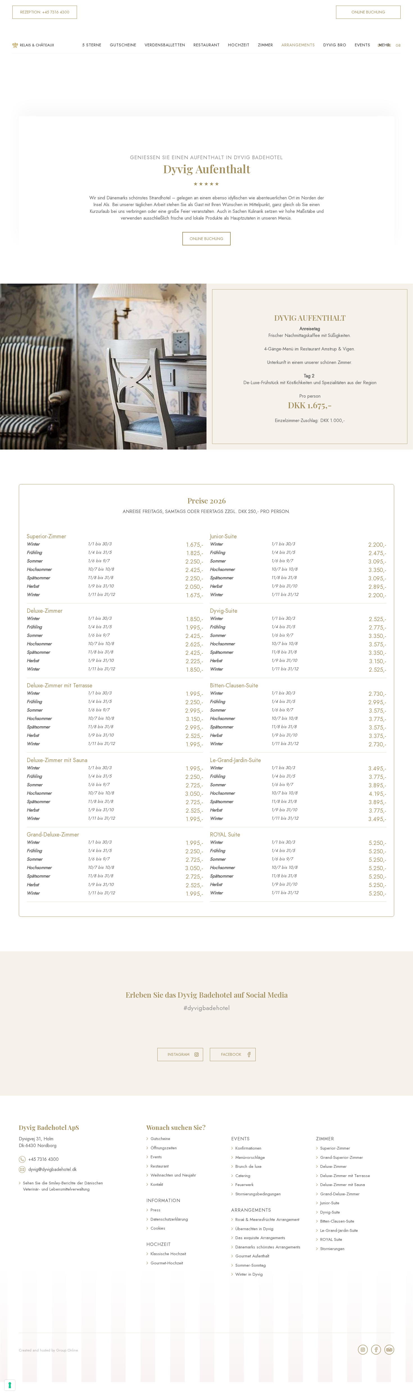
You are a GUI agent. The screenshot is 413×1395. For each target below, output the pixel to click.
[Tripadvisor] (389, 1350)
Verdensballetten (165, 45)
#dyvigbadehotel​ (206, 1007)
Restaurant (207, 45)
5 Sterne (91, 45)
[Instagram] (363, 1350)
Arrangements (298, 45)
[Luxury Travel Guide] (63, 1217)
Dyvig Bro (334, 45)
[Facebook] (376, 1350)
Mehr (384, 45)
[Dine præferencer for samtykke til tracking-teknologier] (9, 1385)
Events (362, 45)
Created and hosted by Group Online (48, 1350)
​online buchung (206, 238)
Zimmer (265, 45)
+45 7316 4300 (43, 1159)
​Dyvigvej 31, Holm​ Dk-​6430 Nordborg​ (37, 1142)
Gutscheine (123, 45)
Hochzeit (238, 45)
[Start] (206, 19)
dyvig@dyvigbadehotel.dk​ (52, 1169)
